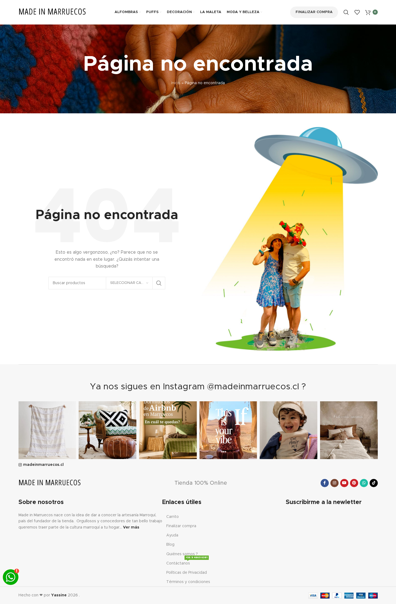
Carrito (172, 517)
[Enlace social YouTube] (344, 483)
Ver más (131, 527)
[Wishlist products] (357, 12)
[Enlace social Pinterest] (354, 483)
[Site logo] (53, 12)
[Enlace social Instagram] (334, 483)
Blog (170, 545)
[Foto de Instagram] (47, 430)
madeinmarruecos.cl (43, 465)
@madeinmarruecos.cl (253, 387)
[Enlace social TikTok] (374, 483)
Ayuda (172, 535)
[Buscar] (346, 12)
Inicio (175, 83)
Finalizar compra (314, 12)
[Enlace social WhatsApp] (364, 483)
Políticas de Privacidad (186, 573)
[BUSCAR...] (159, 283)
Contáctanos (187, 562)
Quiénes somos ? (182, 554)
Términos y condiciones (188, 582)
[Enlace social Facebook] (325, 483)
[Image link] (50, 483)
